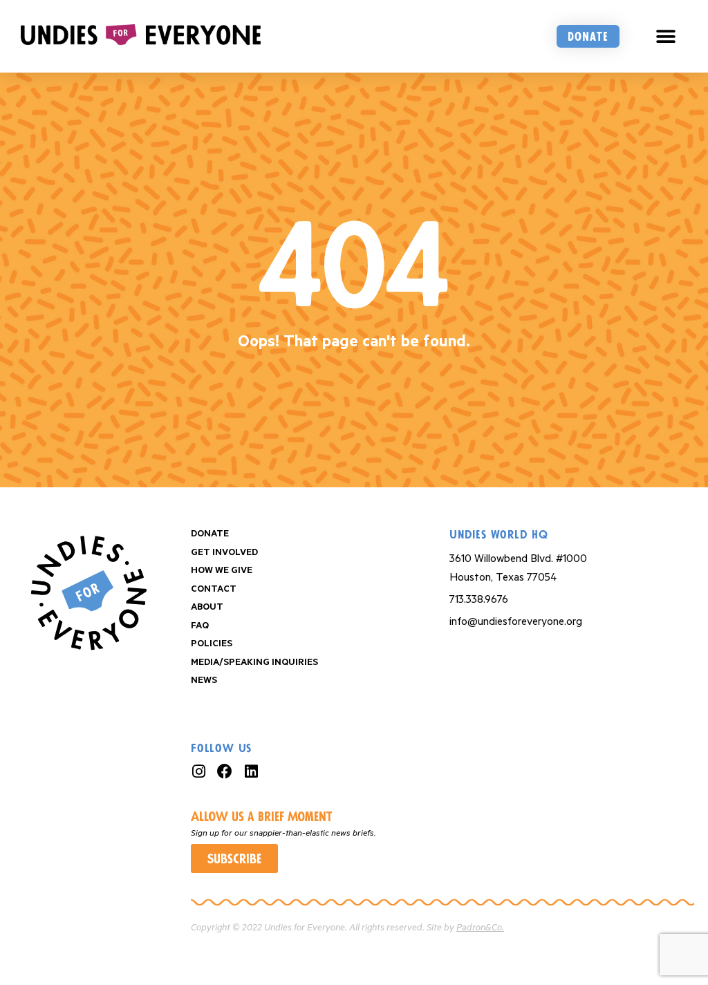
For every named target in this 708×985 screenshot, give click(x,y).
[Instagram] (198, 771)
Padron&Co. (480, 928)
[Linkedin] (251, 771)
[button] (666, 36)
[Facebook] (224, 771)
